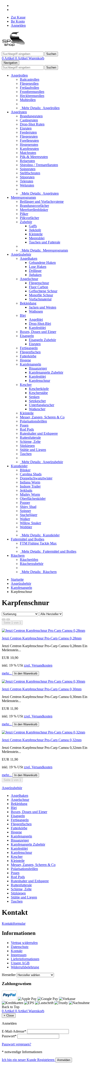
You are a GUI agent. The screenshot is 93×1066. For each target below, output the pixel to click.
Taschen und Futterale (44, 242)
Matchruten (28, 153)
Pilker (24, 214)
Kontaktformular (14, 923)
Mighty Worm (30, 494)
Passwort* (9, 1036)
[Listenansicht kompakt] (8, 619)
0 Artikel (8, 58)
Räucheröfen (29, 559)
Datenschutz (19, 947)
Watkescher (37, 409)
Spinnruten (27, 169)
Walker (25, 519)
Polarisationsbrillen (33, 421)
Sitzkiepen (27, 446)
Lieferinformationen (25, 959)
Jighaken (35, 275)
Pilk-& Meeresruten (34, 157)
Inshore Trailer (30, 486)
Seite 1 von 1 (12, 622)
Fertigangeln (29, 348)
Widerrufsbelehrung (25, 967)
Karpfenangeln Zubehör (46, 372)
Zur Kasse (18, 17)
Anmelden (18, 25)
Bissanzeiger (38, 368)
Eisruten (26, 128)
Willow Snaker (30, 523)
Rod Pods (27, 429)
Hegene (25, 360)
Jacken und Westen (42, 307)
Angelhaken (28, 258)
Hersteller (9, 975)
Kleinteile (36, 234)
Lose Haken (37, 267)
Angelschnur (29, 279)
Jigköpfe (35, 230)
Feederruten (28, 132)
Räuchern (18, 555)
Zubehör (26, 222)
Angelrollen (19, 75)
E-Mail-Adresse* (14, 1031)
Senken (34, 397)
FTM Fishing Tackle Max (38, 543)
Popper (25, 503)
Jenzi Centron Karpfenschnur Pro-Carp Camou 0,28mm (41, 638)
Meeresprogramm (23, 197)
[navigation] (10, 1007)
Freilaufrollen (29, 88)
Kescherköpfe (39, 389)
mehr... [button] (7, 673)
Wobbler (26, 527)
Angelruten (19, 112)
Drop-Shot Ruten (32, 124)
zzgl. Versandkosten (38, 665)
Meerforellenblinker (34, 210)
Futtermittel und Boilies (27, 539)
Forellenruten (29, 140)
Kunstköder (19, 466)
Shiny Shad (28, 507)
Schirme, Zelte (30, 441)
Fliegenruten (29, 136)
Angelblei (36, 319)
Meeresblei (36, 238)
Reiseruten (27, 161)
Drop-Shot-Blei (40, 323)
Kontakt (16, 951)
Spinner (25, 511)
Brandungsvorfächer (34, 206)
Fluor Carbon (38, 287)
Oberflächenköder (33, 498)
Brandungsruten (31, 116)
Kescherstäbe (38, 393)
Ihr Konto (18, 21)
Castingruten (29, 120)
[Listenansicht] (3, 619)
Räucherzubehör (31, 564)
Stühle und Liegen (33, 450)
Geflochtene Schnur (43, 291)
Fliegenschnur (39, 283)
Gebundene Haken (42, 262)
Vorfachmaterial (40, 299)
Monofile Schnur (41, 295)
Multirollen (28, 100)
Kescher (26, 385)
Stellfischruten (30, 173)
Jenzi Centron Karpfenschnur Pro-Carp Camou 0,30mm (41, 689)
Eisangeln (27, 336)
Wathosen (36, 311)
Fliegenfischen (30, 352)
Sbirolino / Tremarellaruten (39, 165)
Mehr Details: (40, 108)
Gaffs (33, 226)
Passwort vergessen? (16, 1044)
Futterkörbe (28, 356)
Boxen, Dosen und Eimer (38, 332)
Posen (24, 425)
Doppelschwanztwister (36, 478)
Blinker (25, 470)
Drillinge (35, 271)
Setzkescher (37, 401)
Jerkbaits (26, 490)
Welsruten (27, 185)
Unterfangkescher (41, 405)
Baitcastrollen (29, 79)
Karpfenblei (37, 328)
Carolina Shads (31, 474)
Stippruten (27, 177)
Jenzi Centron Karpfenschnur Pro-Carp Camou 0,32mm (41, 740)
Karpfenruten (29, 149)
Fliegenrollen (29, 83)
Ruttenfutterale (30, 437)
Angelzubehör (21, 254)
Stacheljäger (28, 515)
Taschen (26, 454)
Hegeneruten (29, 144)
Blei (23, 315)
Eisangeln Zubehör (42, 340)
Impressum (18, 955)
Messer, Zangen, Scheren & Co (42, 417)
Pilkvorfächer (29, 218)
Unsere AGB (20, 963)
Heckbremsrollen (32, 96)
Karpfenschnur (39, 380)
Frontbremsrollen (32, 92)
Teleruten (26, 181)
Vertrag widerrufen (24, 943)
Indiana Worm (30, 482)
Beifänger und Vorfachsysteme (42, 201)
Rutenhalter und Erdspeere (39, 433)
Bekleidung (28, 303)
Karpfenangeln (30, 364)
